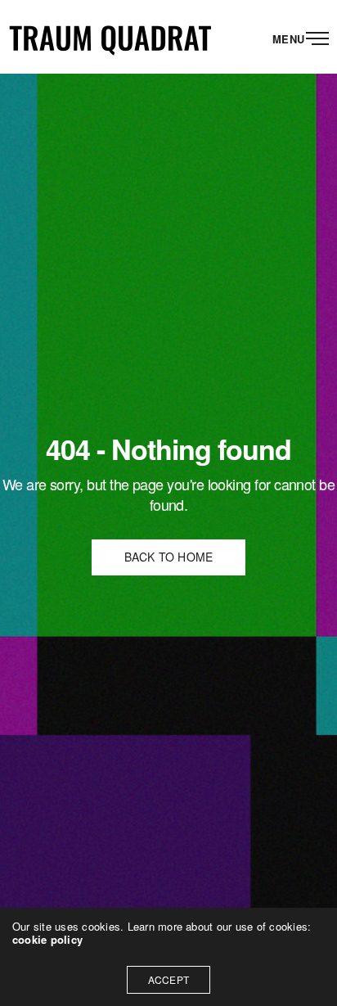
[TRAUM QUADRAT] (110, 36)
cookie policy (47, 939)
